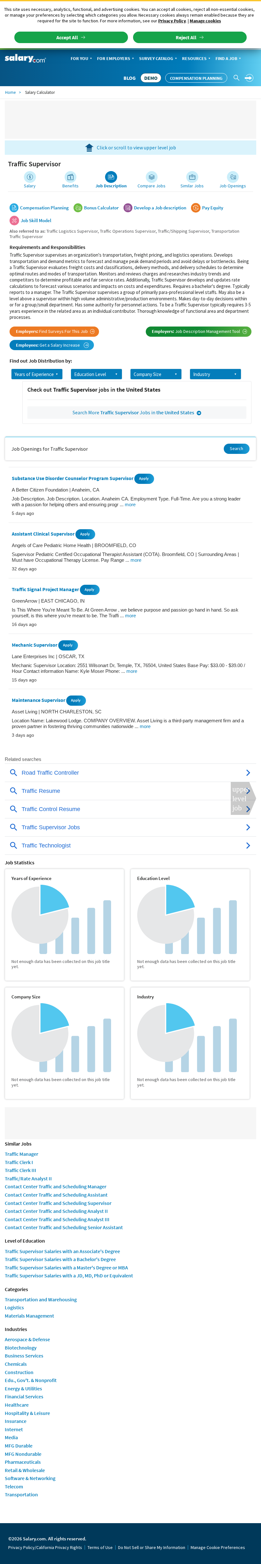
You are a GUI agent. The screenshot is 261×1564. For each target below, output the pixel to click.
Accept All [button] (67, 37)
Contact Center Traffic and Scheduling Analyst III (57, 1219)
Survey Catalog (156, 58)
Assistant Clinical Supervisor (43, 533)
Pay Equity (212, 208)
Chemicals (16, 1364)
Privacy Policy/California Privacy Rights (45, 1547)
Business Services (24, 1355)
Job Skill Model (36, 220)
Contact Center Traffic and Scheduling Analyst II (56, 1211)
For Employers (113, 58)
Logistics (14, 1307)
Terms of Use (100, 1547)
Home (10, 92)
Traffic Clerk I (19, 1162)
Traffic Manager (21, 1154)
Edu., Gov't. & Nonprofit (31, 1380)
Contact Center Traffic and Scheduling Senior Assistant (64, 1227)
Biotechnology (21, 1347)
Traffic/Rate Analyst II (28, 1178)
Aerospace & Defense (27, 1339)
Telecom (14, 1486)
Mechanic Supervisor (35, 645)
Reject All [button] (186, 37)
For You (79, 58)
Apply (144, 478)
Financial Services (24, 1396)
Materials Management (29, 1315)
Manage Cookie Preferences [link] (218, 1547)
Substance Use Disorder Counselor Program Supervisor (73, 478)
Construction (19, 1372)
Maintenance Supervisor (39, 700)
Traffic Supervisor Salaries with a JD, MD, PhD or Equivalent (69, 1275)
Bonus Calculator (101, 208)
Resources (194, 58)
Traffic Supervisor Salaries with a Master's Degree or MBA (66, 1267)
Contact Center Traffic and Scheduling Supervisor (58, 1203)
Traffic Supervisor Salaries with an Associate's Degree (62, 1251)
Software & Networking (30, 1478)
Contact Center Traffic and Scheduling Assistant (56, 1195)
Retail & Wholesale (25, 1470)
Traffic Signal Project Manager (46, 589)
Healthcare (17, 1405)
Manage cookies (205, 21)
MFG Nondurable (23, 1454)
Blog (129, 78)
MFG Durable (18, 1445)
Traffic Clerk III (20, 1170)
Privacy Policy (172, 21)
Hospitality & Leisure (27, 1413)
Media (11, 1437)
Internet (14, 1429)
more (130, 504)
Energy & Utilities (23, 1388)
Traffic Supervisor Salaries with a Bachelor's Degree (60, 1259)
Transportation (21, 1494)
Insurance (15, 1421)
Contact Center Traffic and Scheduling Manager (55, 1186)
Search (236, 448)
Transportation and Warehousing (41, 1299)
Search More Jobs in (133, 412)
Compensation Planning (196, 78)
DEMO (151, 78)
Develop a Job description (160, 208)
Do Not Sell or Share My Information (151, 1547)
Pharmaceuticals (23, 1462)
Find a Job (226, 58)
